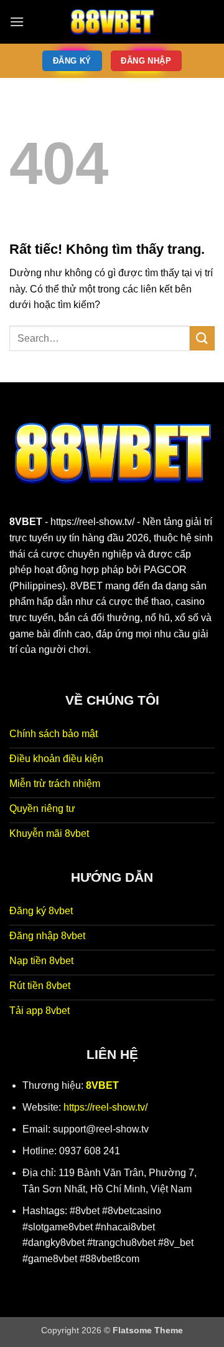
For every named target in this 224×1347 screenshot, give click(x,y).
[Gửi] (202, 338)
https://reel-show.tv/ (92, 521)
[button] (16, 21)
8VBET (25, 521)
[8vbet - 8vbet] (112, 22)
